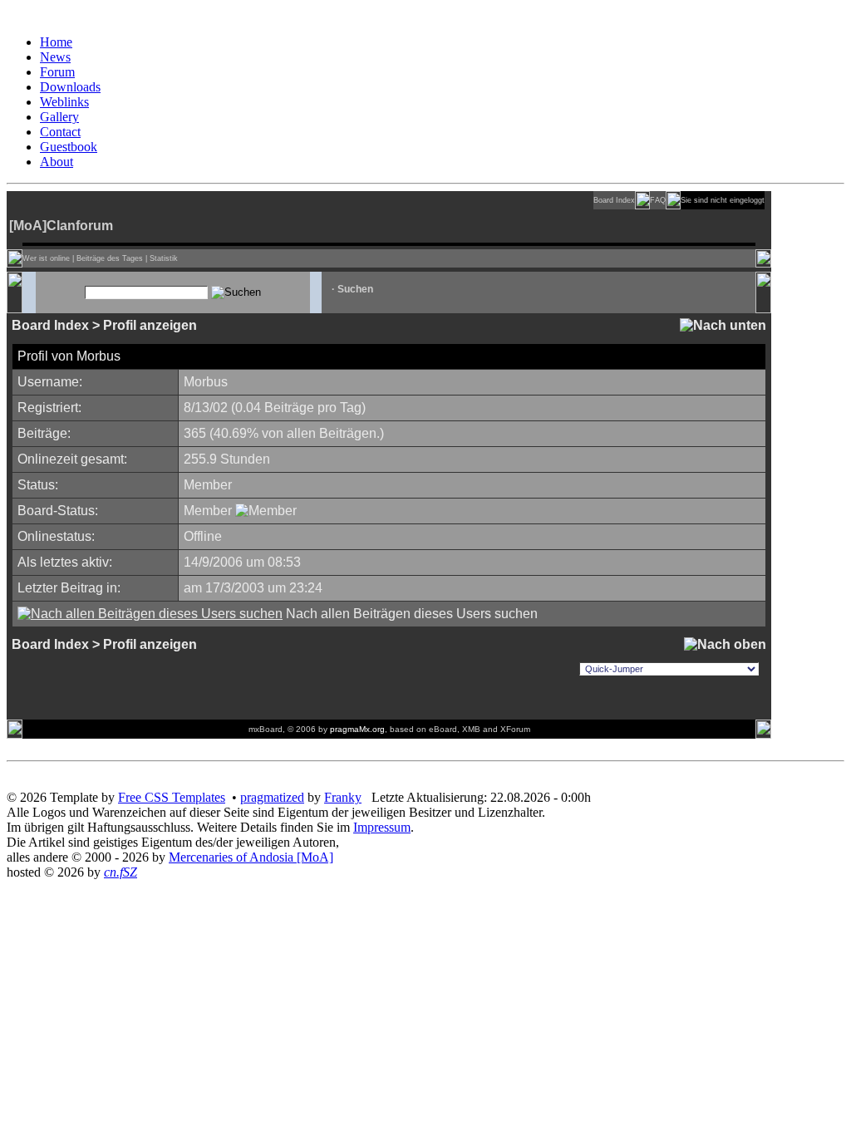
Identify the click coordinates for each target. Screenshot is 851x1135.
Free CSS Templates (171, 797)
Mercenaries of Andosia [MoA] (251, 857)
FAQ (658, 200)
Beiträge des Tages (109, 258)
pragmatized (272, 797)
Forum (57, 72)
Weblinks (64, 102)
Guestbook (68, 147)
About (56, 162)
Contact (60, 132)
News (55, 57)
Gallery (59, 117)
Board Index (614, 200)
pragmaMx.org (357, 729)
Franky (343, 797)
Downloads (70, 87)
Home (56, 42)
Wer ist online (46, 258)
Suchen (355, 289)
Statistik (164, 258)
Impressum (382, 827)
